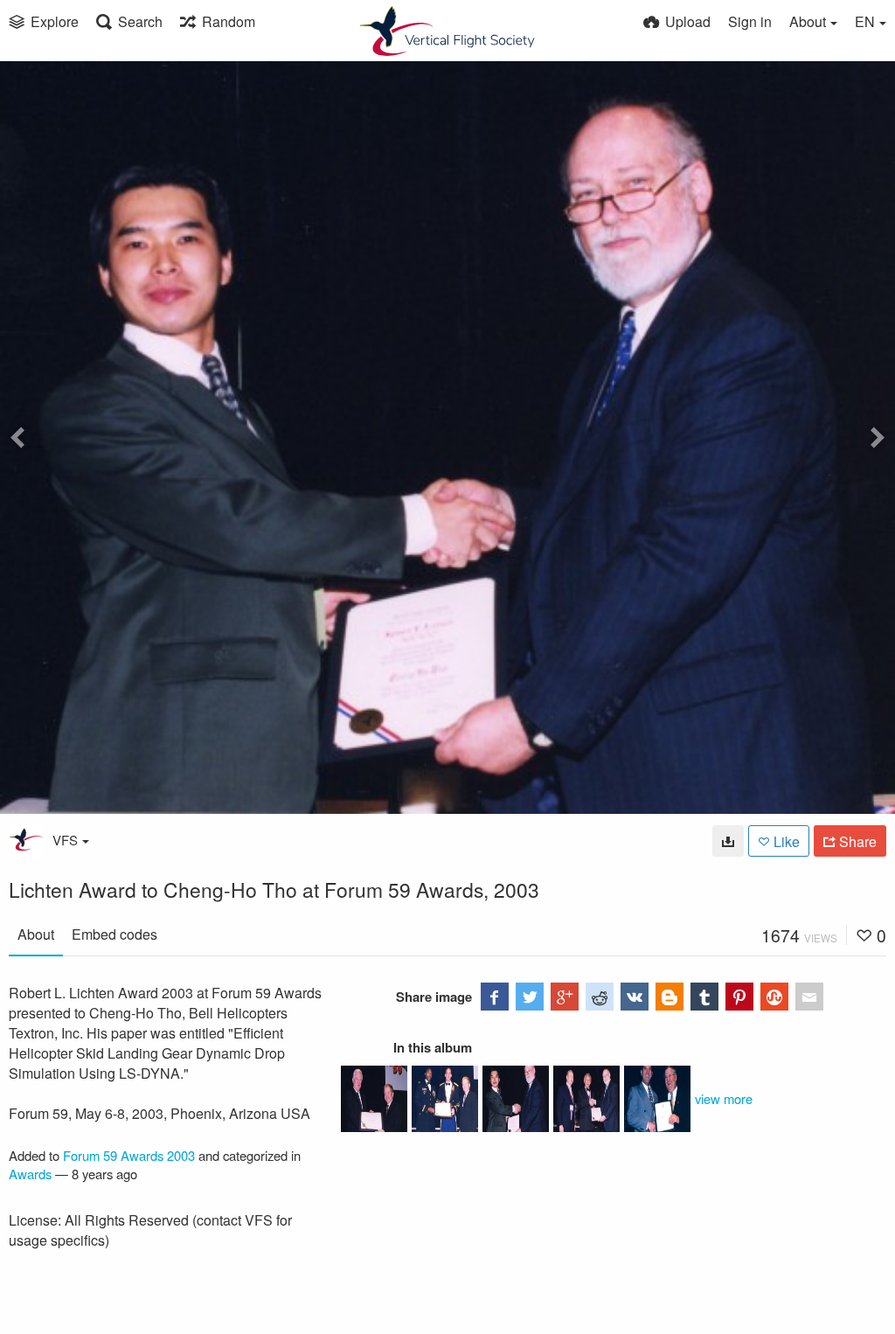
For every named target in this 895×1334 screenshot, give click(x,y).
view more (724, 1098)
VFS (65, 839)
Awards (30, 1173)
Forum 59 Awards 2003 (129, 1155)
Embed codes (114, 934)
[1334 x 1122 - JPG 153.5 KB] (728, 841)
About (35, 934)
